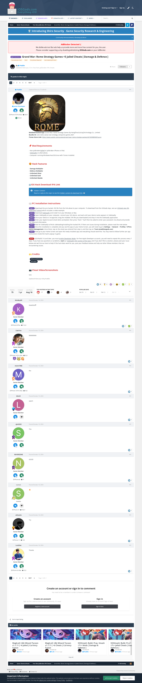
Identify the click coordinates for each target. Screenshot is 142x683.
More (91, 18)
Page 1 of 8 (42, 83)
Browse (14, 18)
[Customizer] (128, 8)
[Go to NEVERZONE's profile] (18, 463)
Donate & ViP (58, 18)
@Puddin (34, 261)
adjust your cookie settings (47, 680)
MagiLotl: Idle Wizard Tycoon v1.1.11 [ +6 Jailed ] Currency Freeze (25, 645)
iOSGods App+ (43, 18)
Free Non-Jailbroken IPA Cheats (43, 68)
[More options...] (130, 89)
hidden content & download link (71, 193)
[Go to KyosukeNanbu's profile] (57, 292)
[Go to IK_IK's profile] (14, 650)
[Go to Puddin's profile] (12, 66)
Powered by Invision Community (126, 671)
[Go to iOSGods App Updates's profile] (38, 292)
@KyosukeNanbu (36, 259)
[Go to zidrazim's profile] (18, 524)
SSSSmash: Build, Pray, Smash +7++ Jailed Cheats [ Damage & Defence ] (124, 645)
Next (30, 83)
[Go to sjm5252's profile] (18, 433)
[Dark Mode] (133, 8)
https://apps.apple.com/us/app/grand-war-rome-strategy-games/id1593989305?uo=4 (71, 137)
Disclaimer (28, 18)
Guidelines (69, 680)
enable (67, 239)
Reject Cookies (127, 678)
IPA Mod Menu (16, 57)
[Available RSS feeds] (130, 664)
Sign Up (122, 8)
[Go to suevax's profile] (18, 493)
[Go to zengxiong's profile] (67, 292)
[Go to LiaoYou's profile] (18, 339)
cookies (23, 678)
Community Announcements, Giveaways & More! (71, 37)
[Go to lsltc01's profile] (18, 405)
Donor (19, 118)
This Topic (124, 18)
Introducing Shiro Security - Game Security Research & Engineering (71, 31)
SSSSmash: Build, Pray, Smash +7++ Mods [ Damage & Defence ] (91, 645)
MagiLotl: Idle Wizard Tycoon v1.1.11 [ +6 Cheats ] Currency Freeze (58, 645)
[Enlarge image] (47, 113)
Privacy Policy (14, 671)
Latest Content (76, 18)
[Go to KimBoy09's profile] (18, 309)
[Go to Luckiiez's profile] (18, 554)
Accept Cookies (112, 678)
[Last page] (34, 82)
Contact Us (33, 671)
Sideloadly (33, 153)
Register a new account (42, 606)
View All (71, 657)
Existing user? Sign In (109, 8)
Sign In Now (99, 606)
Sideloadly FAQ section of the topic (79, 241)
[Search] (132, 18)
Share (113, 67)
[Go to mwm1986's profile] (18, 374)
